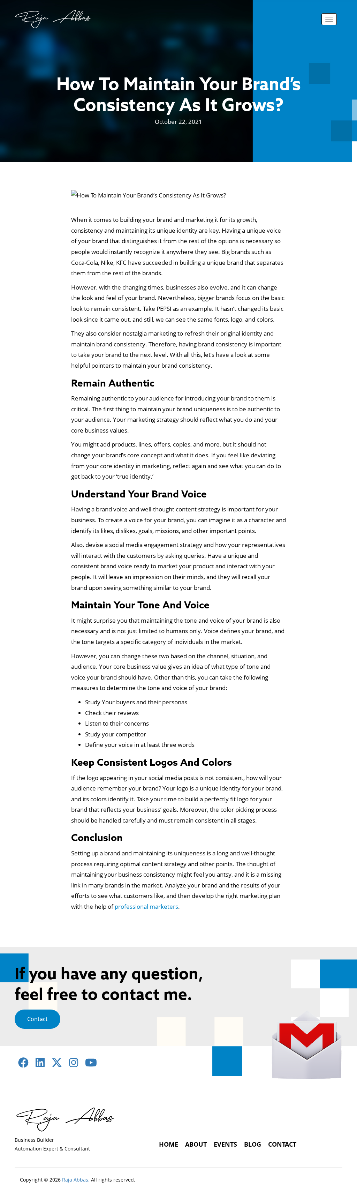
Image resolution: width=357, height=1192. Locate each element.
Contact (37, 1019)
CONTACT (282, 1144)
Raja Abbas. (76, 1179)
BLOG (252, 1144)
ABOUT (196, 1144)
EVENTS (225, 1144)
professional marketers (146, 906)
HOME (168, 1144)
